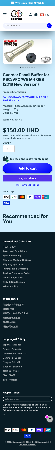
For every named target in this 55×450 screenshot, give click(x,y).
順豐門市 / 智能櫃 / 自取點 (15, 313)
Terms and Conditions (15, 251)
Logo (17, 15)
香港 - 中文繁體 (10, 379)
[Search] (49, 25)
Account (30, 15)
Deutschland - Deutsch (15, 353)
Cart (36, 15)
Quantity (7, 142)
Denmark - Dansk (12, 357)
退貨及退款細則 (10, 326)
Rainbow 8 (17, 442)
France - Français (12, 349)
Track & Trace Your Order (16, 273)
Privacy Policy (10, 286)
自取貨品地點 (9, 322)
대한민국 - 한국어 (11, 371)
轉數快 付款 (8, 308)
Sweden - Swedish (12, 366)
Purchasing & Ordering (15, 268)
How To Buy (9, 246)
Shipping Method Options (17, 260)
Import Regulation (13, 277)
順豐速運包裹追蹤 (11, 317)
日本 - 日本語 (9, 375)
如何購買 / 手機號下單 (13, 304)
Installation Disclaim (14, 282)
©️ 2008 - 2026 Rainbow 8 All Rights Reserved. (35, 443)
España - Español (12, 344)
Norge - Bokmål (11, 362)
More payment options (27, 184)
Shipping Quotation (13, 264)
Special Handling (12, 255)
